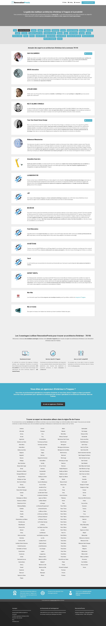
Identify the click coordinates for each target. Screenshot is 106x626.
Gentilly (42, 463)
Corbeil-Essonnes (22, 546)
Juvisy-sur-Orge (42, 490)
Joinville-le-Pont (42, 487)
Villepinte (84, 548)
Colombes (21, 538)
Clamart (22, 530)
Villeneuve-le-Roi (84, 540)
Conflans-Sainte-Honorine (22, 543)
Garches (42, 455)
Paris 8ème (63, 554)
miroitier (88, 33)
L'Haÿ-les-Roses (42, 543)
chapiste (40, 30)
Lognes (42, 551)
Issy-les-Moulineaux (42, 482)
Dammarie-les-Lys (21, 559)
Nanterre (63, 463)
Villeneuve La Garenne (84, 538)
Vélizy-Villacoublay (84, 524)
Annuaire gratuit (15, 612)
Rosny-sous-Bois (84, 439)
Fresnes (42, 450)
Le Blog (71, 2)
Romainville (84, 436)
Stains (84, 500)
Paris (63, 503)
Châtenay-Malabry (21, 506)
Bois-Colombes (21, 463)
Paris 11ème (63, 508)
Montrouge (63, 458)
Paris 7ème (63, 551)
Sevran (84, 492)
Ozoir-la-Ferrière (63, 495)
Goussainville (43, 471)
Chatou (21, 511)
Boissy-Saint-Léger (21, 466)
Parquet (26, 36)
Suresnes (84, 506)
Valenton (84, 519)
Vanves (84, 522)
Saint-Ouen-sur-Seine (84, 474)
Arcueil (21, 436)
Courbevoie (21, 554)
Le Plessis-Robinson (42, 516)
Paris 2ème (63, 538)
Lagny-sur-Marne (43, 498)
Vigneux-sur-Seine (84, 530)
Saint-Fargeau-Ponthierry (84, 455)
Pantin (63, 500)
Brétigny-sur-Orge (21, 479)
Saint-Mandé (84, 463)
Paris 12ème (63, 511)
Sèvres (84, 495)
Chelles (21, 516)
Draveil (21, 567)
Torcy (84, 514)
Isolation (60, 33)
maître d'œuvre (73, 33)
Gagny (42, 452)
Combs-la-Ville (21, 540)
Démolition (82, 30)
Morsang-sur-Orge (63, 460)
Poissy (63, 564)
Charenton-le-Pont (21, 503)
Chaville (21, 514)
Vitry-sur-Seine (84, 564)
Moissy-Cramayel (63, 436)
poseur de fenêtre (40, 36)
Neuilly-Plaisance (63, 468)
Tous (15, 30)
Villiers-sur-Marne (84, 556)
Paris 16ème (63, 522)
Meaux (42, 575)
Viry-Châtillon (84, 562)
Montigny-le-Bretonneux (63, 447)
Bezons (21, 458)
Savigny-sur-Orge (84, 487)
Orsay (63, 490)
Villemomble (84, 535)
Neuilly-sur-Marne (63, 471)
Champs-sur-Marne (21, 500)
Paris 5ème (63, 546)
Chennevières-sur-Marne (21, 519)
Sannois (84, 476)
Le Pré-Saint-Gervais (42, 522)
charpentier (47, 30)
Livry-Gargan (42, 548)
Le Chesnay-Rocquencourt (42, 506)
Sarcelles (84, 479)
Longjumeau (42, 554)
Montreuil (63, 455)
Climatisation (55, 30)
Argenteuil (21, 439)
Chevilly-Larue (21, 522)
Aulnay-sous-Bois (22, 450)
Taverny (84, 508)
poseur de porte (51, 36)
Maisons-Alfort (42, 556)
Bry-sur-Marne (21, 487)
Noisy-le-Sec (63, 484)
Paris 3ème (63, 540)
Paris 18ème (63, 527)
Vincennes (84, 559)
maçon (66, 33)
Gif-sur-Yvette (42, 466)
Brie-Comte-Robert (21, 482)
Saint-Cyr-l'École (84, 447)
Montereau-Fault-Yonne (63, 439)
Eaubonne (21, 570)
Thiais (84, 511)
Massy (42, 570)
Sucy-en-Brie (84, 503)
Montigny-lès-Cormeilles (63, 450)
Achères (22, 428)
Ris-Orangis (84, 431)
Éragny (21, 578)
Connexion (77, 2)
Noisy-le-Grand (63, 482)
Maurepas (42, 572)
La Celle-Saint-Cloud (42, 492)
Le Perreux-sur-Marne (42, 514)
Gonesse (43, 468)
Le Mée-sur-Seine (43, 511)
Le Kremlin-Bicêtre (42, 508)
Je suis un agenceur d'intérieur (53, 404)
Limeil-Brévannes (43, 546)
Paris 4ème (63, 543)
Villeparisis (84, 546)
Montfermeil (63, 442)
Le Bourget (42, 503)
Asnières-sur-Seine (21, 442)
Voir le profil (89, 53)
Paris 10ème (63, 506)
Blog (13, 619)
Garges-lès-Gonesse (42, 458)
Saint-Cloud (84, 444)
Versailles (84, 527)
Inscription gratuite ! (89, 2)
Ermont (42, 428)
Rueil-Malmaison (84, 442)
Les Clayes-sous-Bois (43, 527)
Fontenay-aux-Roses (42, 442)
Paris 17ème (63, 524)
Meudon (63, 431)
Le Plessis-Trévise (42, 519)
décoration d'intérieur (72, 30)
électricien (89, 30)
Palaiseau (63, 498)
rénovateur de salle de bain (74, 36)
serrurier (60, 38)
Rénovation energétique (50, 38)
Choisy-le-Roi (22, 527)
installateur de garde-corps (35, 33)
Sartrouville (84, 482)
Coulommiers (22, 551)
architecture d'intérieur (24, 30)
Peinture (32, 36)
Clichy (21, 532)
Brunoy (21, 484)
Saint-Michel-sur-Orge (84, 468)
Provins (63, 572)
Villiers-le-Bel (84, 554)
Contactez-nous (15, 621)
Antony (21, 434)
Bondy (21, 468)
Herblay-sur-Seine (42, 476)
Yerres (84, 567)
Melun (63, 428)
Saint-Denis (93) (84, 450)
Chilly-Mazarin (21, 524)
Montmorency (63, 452)
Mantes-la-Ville (42, 567)
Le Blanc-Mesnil (42, 500)
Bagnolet (22, 455)
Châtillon (22, 508)
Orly (63, 487)
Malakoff (42, 562)
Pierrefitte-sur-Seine (63, 559)
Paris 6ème (63, 548)
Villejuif (84, 532)
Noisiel (63, 479)
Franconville (42, 447)
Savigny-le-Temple (84, 484)
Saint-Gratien (84, 460)
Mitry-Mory (63, 434)
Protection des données (17, 617)
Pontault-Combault (63, 567)
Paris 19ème (63, 530)
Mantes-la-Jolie (42, 564)
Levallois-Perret (42, 540)
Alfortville (21, 431)
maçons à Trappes (80, 297)
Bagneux (22, 452)
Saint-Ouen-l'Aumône (84, 471)
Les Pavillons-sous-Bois (42, 535)
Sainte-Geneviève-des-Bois (84, 452)
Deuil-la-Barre (22, 562)
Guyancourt (42, 474)
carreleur (34, 30)
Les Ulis (42, 538)
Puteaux (63, 575)
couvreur (63, 30)
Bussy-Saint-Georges (22, 490)
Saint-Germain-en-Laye (84, 458)
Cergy (21, 495)
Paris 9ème (63, 556)
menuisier (81, 33)
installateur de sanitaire (49, 33)
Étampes (42, 431)
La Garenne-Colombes (42, 495)
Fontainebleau (42, 439)
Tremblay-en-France (84, 516)
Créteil (21, 556)
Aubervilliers (21, 447)
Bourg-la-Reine (21, 476)
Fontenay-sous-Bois (42, 444)
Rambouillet (84, 428)
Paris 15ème (63, 519)
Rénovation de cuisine (88, 36)
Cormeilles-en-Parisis (22, 548)
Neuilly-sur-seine (63, 474)
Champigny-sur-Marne (21, 498)
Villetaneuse (84, 551)
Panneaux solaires (17, 36)
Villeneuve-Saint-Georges (84, 543)
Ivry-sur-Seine (42, 484)
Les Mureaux (43, 532)
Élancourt (21, 572)
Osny (63, 492)
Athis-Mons (21, 444)
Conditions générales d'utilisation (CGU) (20, 616)
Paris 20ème (63, 535)
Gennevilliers (43, 460)
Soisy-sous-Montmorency (84, 498)
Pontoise (63, 570)
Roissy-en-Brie (84, 434)
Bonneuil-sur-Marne (21, 471)
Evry (43, 434)
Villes (64, 2)
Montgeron (63, 444)
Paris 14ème (63, 516)
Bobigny (22, 460)
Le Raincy (42, 524)
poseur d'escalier (61, 36)
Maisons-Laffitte (42, 559)
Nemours (63, 466)
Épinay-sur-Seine (22, 575)
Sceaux (84, 490)
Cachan (21, 492)
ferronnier (24, 33)
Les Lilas (43, 530)
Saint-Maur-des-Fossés (84, 466)
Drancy (21, 564)
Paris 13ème (63, 514)
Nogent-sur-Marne (63, 476)
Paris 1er (63, 532)
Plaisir (63, 562)
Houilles (42, 479)
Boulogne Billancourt (21, 474)
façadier (18, 33)
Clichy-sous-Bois (22, 535)
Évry (43, 436)
